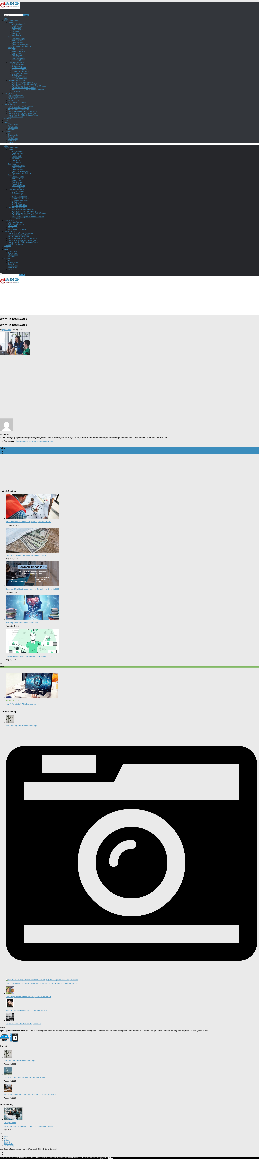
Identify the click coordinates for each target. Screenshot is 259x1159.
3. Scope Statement (19, 68)
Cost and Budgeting (19, 39)
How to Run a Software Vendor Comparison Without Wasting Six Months (30, 1094)
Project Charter (17, 53)
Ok (109, 1158)
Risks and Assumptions (20, 44)
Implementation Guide (16, 62)
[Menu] (1, 1133)
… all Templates (18, 60)
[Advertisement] (60, 301)
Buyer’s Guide (9, 93)
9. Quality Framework (19, 79)
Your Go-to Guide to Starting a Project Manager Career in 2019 (28, 522)
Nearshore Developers (16, 95)
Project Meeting (17, 29)
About (10, 133)
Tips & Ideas (12, 126)
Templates (11, 48)
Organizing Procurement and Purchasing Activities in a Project (28, 997)
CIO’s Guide (12, 99)
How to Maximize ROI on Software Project (23, 115)
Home (6, 19)
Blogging (11, 129)
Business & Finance (13, 700)
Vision (6, 1140)
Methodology (16, 28)
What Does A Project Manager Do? (24, 84)
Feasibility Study (18, 57)
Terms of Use (13, 140)
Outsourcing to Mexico (16, 97)
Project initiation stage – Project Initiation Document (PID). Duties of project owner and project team (41, 983)
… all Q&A (16, 91)
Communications (18, 42)
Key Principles (17, 26)
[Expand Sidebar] (1, 663)
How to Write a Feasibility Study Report (22, 113)
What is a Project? (18, 24)
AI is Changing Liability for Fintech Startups (21, 725)
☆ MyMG (7, 131)
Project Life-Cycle (18, 51)
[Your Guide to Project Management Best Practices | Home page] (10, 8)
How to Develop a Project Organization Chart (24, 111)
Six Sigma (16, 31)
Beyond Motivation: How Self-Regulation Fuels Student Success (29, 656)
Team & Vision (13, 135)
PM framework (13, 128)
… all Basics (16, 35)
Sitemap (11, 142)
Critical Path (16, 33)
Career (6, 120)
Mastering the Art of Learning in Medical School (23, 623)
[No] (112, 1158)
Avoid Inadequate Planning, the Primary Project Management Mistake (29, 1126)
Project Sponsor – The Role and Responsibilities (23, 1024)
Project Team (17, 40)
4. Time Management (19, 69)
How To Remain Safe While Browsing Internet (22, 704)
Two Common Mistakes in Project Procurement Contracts (26, 1010)
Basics (10, 22)
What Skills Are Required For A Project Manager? (29, 86)
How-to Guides (9, 104)
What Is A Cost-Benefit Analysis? (24, 88)
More (6, 122)
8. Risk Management (19, 77)
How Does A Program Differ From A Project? (28, 89)
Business (7, 119)
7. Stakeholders (17, 75)
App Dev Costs (13, 100)
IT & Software (13, 124)
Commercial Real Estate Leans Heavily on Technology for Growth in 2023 (32, 589)
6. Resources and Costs (20, 73)
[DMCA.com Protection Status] (14, 1042)
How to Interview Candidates (18, 108)
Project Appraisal (18, 49)
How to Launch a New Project (18, 109)
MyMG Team (6, 330)
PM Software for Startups (17, 102)
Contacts (11, 137)
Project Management (11, 20)
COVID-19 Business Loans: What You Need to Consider (26, 555)
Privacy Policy (13, 139)
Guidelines (12, 37)
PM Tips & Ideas (10, 1123)
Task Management (18, 59)
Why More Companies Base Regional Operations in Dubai (25, 1077)
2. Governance (17, 66)
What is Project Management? (23, 82)
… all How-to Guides (15, 117)
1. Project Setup (18, 64)
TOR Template (17, 55)
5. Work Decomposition (20, 71)
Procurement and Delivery (21, 46)
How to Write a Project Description (20, 106)
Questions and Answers (16, 80)
